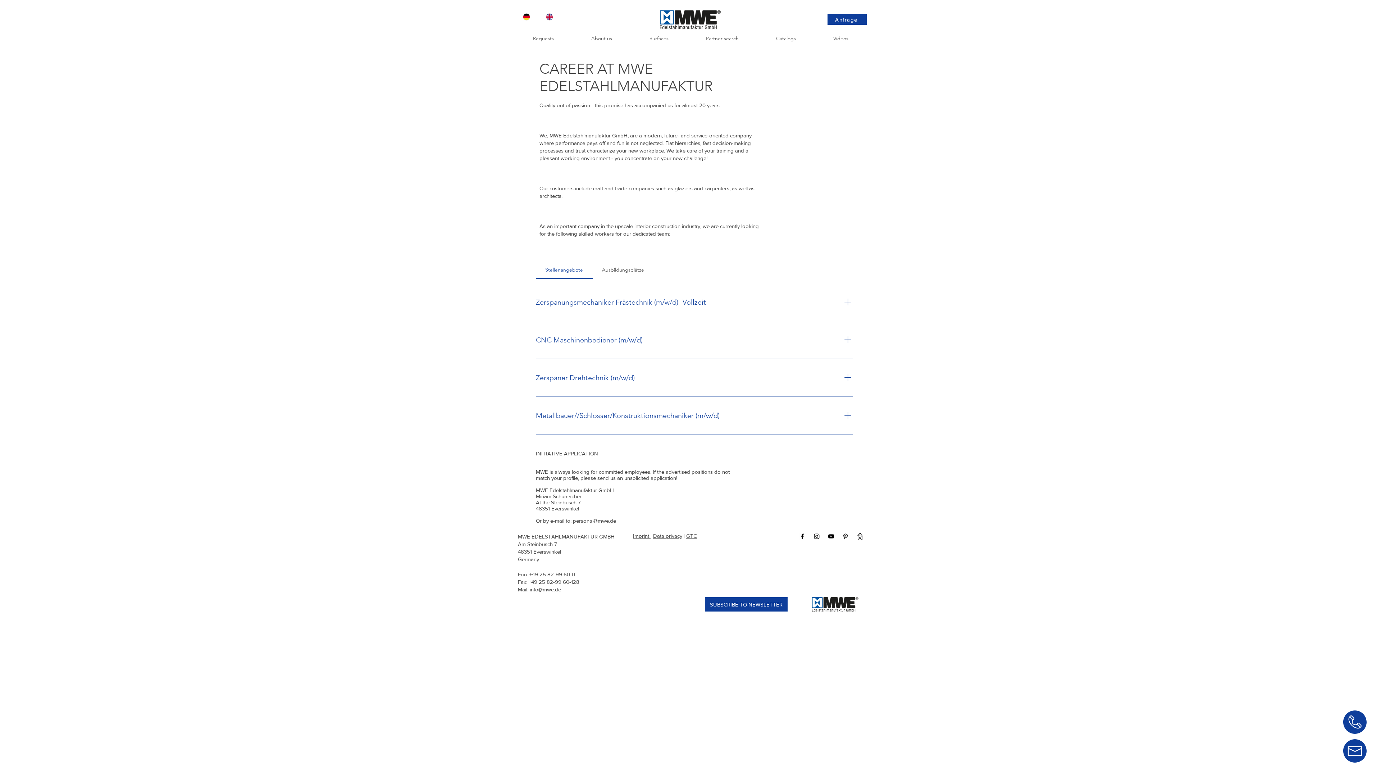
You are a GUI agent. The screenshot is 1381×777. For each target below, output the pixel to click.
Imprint (642, 536)
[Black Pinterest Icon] (845, 536)
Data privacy (667, 536)
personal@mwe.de (594, 521)
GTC (691, 536)
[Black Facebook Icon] (802, 536)
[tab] (564, 269)
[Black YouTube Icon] (831, 536)
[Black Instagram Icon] (816, 536)
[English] (552, 17)
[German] (529, 17)
